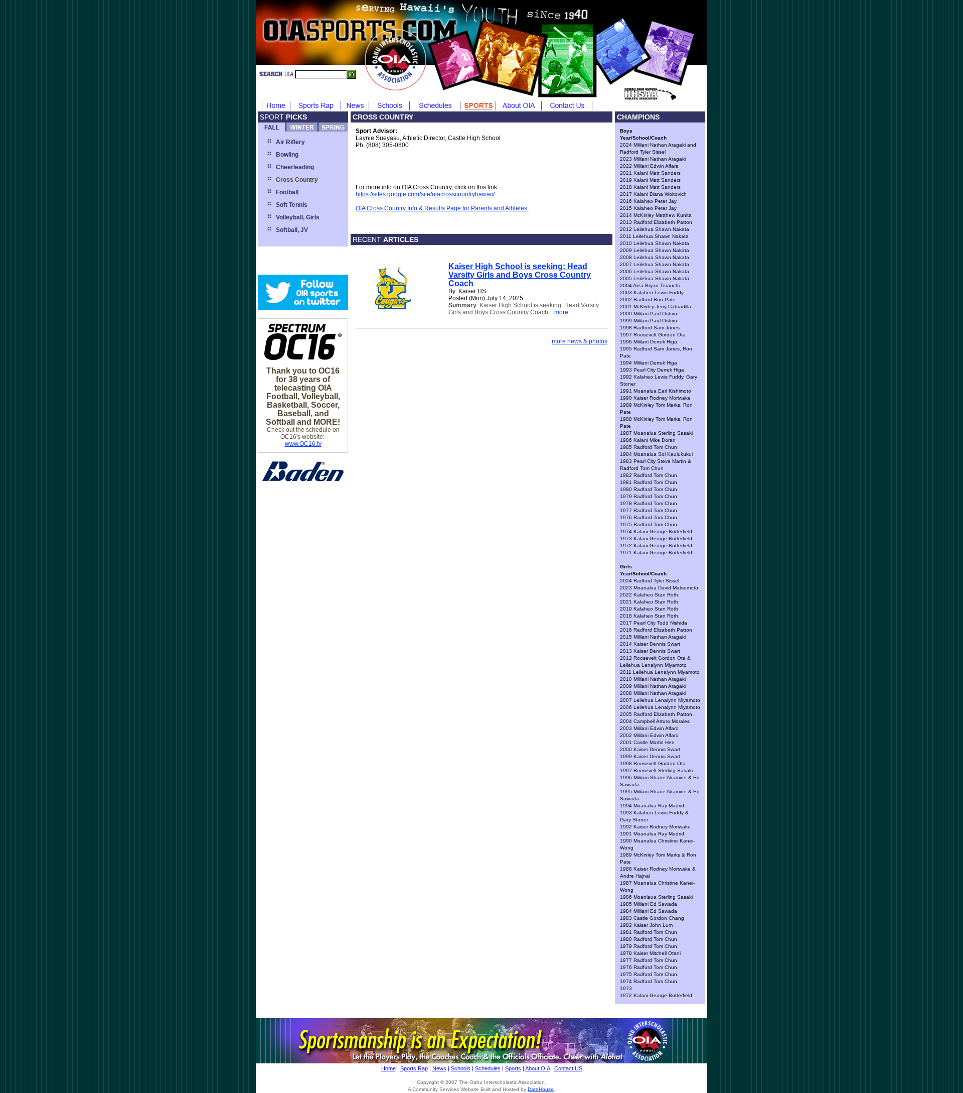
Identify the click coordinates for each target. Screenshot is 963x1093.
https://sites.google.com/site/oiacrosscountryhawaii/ (425, 194)
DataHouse (541, 1089)
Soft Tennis (291, 204)
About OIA (537, 1068)
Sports (513, 1068)
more (561, 312)
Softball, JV (292, 229)
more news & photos (579, 341)
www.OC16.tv (303, 443)
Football (287, 192)
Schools (460, 1068)
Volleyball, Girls (297, 217)
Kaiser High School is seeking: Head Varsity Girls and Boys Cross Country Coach (519, 275)
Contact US (568, 1068)
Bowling (287, 154)
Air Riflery (290, 142)
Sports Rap (414, 1068)
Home (388, 1068)
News (439, 1068)
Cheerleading (295, 167)
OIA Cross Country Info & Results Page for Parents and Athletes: (442, 208)
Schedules (488, 1068)
